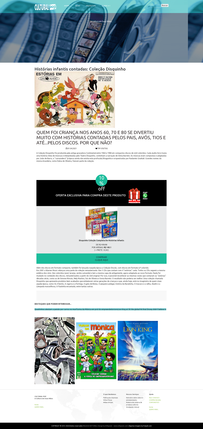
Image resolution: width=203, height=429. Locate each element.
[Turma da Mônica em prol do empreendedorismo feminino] (96, 346)
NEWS (77, 6)
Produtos (91, 6)
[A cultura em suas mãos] (46, 7)
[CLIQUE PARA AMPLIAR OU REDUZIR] (101, 223)
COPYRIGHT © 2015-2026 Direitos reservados (67, 426)
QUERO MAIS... (39, 407)
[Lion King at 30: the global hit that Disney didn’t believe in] (138, 346)
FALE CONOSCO (154, 397)
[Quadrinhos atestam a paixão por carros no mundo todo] (55, 346)
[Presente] (134, 195)
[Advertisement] (101, 39)
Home (66, 6)
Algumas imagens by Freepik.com (140, 426)
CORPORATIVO (154, 402)
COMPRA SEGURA (155, 400)
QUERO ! (106, 6)
